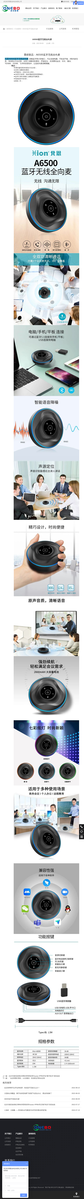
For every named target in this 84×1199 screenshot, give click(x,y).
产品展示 (44, 8)
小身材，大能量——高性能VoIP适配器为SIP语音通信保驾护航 (25, 1110)
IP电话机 (19, 1141)
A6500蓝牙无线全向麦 (11, 1099)
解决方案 (68, 8)
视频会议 (19, 1138)
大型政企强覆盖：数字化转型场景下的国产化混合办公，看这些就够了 (28, 1093)
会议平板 (19, 1151)
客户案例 (59, 8)
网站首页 (28, 8)
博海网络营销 (69, 1187)
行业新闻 (18, 29)
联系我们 (75, 8)
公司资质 (8, 1141)
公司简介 (8, 1138)
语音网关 (19, 1148)
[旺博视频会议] (42, 1127)
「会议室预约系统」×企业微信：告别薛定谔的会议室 (27, 1078)
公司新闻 (62, 29)
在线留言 (8, 1145)
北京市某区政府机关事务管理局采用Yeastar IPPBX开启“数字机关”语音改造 (34, 1076)
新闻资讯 (51, 8)
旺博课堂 (75, 29)
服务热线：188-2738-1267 (72, 1)
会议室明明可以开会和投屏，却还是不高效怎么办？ (21, 1088)
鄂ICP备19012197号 (51, 1187)
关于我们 (36, 8)
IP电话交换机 (20, 1145)
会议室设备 (19, 1154)
